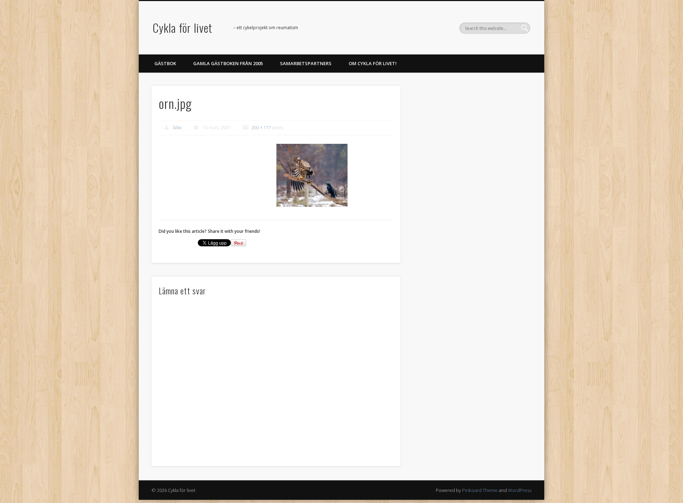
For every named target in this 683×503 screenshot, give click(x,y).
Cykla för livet (182, 27)
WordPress (519, 490)
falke (177, 128)
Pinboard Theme (480, 490)
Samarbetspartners (306, 63)
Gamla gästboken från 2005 (228, 63)
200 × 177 (261, 128)
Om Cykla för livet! (373, 63)
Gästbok (165, 63)
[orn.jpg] (312, 175)
